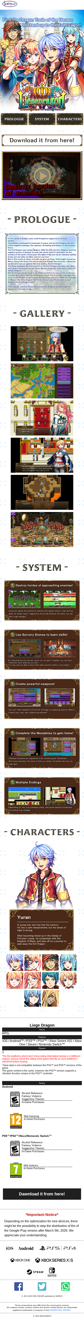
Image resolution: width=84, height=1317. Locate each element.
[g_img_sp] (42, 359)
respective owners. (60, 1309)
